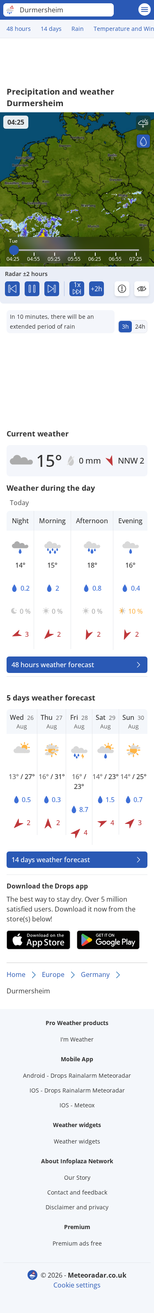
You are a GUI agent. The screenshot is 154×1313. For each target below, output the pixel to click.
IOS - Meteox (77, 1105)
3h (125, 326)
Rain (77, 28)
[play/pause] (32, 288)
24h (140, 326)
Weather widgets (77, 1141)
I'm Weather (77, 1039)
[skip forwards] (51, 288)
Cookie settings (77, 1285)
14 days (51, 28)
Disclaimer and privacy (77, 1207)
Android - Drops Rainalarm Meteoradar (77, 1075)
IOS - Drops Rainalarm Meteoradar (77, 1090)
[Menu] (144, 9)
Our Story (77, 1177)
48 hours (19, 28)
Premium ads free (77, 1243)
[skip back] (12, 288)
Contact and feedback (77, 1192)
